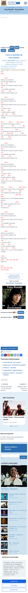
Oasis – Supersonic (14, 543)
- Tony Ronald (19, 7)
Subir (12, 47)
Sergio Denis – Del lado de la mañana (14, 365)
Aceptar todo (14, 581)
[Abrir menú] (25, 3)
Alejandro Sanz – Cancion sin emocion (22, 387)
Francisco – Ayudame (9, 367)
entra (18, 3)
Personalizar (14, 585)
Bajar (17, 47)
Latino (3, 50)
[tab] (10, 426)
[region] (14, 574)
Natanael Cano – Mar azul (16, 502)
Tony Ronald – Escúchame (14, 283)
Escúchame (4, 379)
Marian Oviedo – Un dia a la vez (17, 518)
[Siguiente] (22, 413)
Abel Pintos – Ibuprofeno (9, 489)
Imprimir (11, 50)
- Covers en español (10, 7)
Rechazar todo (14, 589)
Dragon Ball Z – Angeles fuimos (12, 370)
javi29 (11, 11)
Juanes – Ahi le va (14, 551)
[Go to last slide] (5, 413)
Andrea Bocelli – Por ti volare (12, 362)
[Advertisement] (14, 32)
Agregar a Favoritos (9, 348)
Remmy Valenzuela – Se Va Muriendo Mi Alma (6, 387)
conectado (17, 437)
